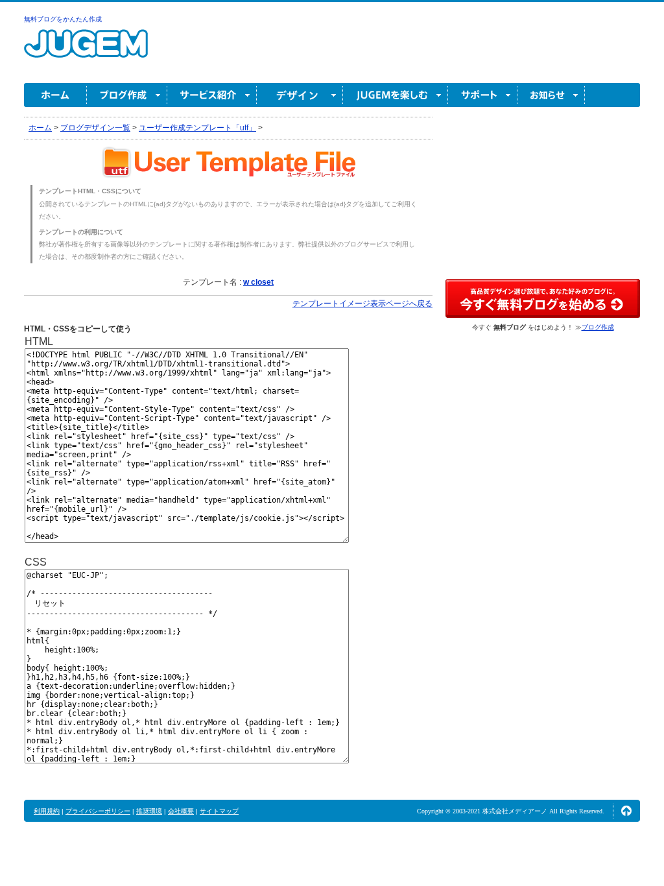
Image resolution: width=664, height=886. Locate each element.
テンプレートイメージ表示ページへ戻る (362, 303)
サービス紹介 (212, 95)
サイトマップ (219, 811)
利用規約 (47, 811)
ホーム (55, 95)
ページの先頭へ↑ (626, 811)
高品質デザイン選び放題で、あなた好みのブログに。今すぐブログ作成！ (542, 298)
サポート (482, 95)
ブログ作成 (127, 95)
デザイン (300, 95)
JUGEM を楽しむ (395, 95)
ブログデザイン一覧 (95, 127)
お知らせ (551, 95)
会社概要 (181, 811)
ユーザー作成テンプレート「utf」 (197, 127)
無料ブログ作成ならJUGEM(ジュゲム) (86, 51)
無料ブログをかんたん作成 (63, 19)
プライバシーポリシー (97, 811)
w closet (258, 282)
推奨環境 (149, 811)
